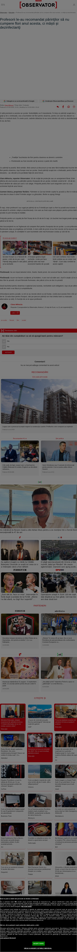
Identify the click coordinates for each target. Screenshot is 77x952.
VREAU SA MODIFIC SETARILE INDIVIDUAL (38, 948)
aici (38, 915)
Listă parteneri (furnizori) (8, 938)
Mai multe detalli (26, 906)
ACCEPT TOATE (38, 943)
